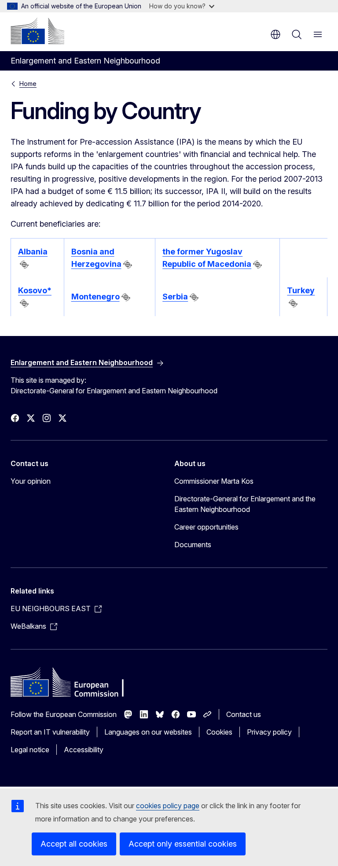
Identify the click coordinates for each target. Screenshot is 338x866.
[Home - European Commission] (37, 31)
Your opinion (31, 481)
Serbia (175, 296)
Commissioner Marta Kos (214, 481)
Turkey (301, 290)
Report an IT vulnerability (50, 732)
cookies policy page (167, 805)
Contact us (243, 714)
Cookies (219, 732)
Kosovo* (34, 290)
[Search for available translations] (24, 264)
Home (28, 83)
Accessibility (83, 749)
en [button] (275, 34)
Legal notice (30, 749)
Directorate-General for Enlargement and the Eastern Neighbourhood (245, 504)
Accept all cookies (73, 843)
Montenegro (95, 296)
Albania (33, 251)
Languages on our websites (148, 732)
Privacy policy (269, 732)
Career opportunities (206, 527)
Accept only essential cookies (183, 843)
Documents (192, 544)
